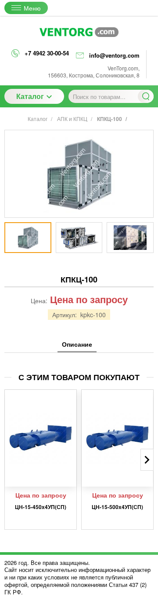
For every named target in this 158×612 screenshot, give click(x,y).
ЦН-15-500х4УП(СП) (117, 507)
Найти (146, 96)
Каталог (30, 96)
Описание (77, 344)
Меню (32, 8)
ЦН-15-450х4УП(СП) (40, 507)
